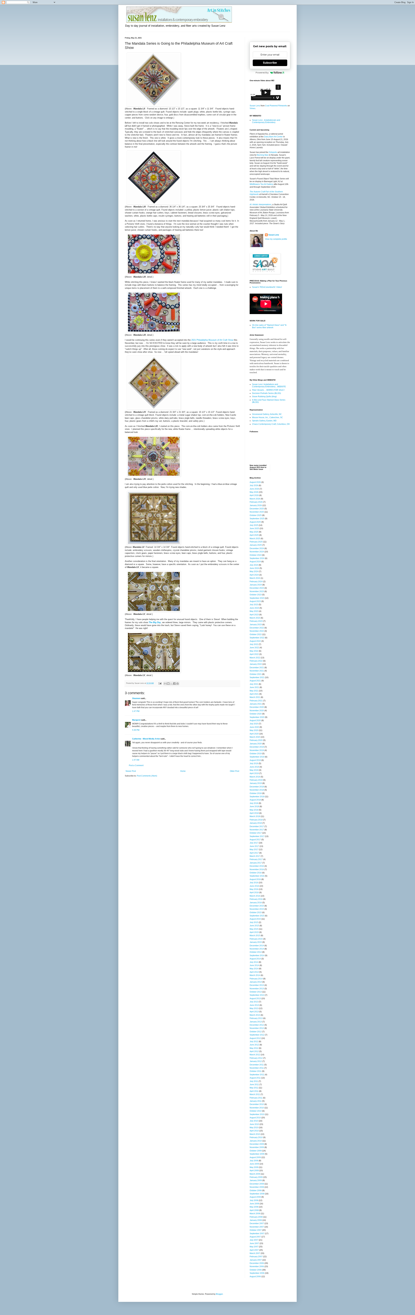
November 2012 (257, 1028)
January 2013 (256, 1022)
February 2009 (256, 1177)
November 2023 (257, 591)
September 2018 (257, 796)
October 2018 (256, 793)
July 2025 (254, 525)
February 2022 (256, 661)
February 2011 (256, 1098)
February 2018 (256, 820)
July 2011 (254, 1081)
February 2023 (256, 621)
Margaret (136, 720)
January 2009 (256, 1180)
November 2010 (257, 1108)
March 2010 (255, 1134)
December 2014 (257, 945)
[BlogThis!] (168, 683)
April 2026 (254, 495)
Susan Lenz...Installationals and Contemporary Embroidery (266, 121)
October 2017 (256, 833)
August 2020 (255, 720)
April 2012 (254, 1051)
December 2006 (257, 1263)
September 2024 (257, 558)
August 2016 (255, 879)
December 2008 (257, 1184)
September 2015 (257, 916)
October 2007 (256, 1230)
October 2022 (256, 634)
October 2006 (256, 1270)
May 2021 (254, 691)
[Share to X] (171, 683)
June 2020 (254, 727)
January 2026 (256, 505)
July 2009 (254, 1161)
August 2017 (255, 839)
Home (183, 771)
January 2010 (256, 1141)
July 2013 (254, 1002)
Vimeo (252, 108)
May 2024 (254, 571)
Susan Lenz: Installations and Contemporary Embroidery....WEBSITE (269, 385)
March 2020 (255, 737)
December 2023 (257, 588)
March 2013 (255, 1015)
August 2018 (255, 800)
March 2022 (255, 658)
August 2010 (255, 1118)
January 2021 (256, 704)
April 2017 (254, 853)
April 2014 (254, 972)
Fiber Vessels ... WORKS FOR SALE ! (268, 390)
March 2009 (255, 1174)
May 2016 (254, 889)
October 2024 (256, 555)
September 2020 (257, 717)
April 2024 (254, 575)
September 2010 (257, 1114)
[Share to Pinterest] (177, 683)
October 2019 (256, 753)
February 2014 (256, 979)
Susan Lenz (255, 106)
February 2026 (256, 502)
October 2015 (256, 912)
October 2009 (256, 1151)
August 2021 (255, 681)
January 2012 (256, 1061)
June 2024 (254, 568)
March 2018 (255, 816)
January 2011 (256, 1101)
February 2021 (256, 701)
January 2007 (256, 1260)
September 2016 (257, 876)
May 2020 (254, 730)
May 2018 (254, 810)
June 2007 (254, 1243)
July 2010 (254, 1121)
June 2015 (254, 925)
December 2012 (257, 1025)
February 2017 (256, 859)
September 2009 (257, 1154)
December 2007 (257, 1223)
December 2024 (257, 548)
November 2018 (257, 790)
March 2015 (255, 935)
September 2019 (257, 757)
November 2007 (257, 1227)
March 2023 (255, 618)
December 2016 (257, 866)
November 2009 (257, 1147)
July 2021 (254, 684)
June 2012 (254, 1045)
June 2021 (254, 687)
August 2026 (255, 482)
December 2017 (257, 826)
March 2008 (255, 1213)
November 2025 (257, 512)
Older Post (234, 771)
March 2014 (255, 975)
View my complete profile (276, 239)
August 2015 (255, 919)
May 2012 (254, 1048)
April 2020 (254, 734)
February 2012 (256, 1058)
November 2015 (257, 909)
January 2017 (256, 863)
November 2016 (257, 869)
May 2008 (254, 1207)
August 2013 (255, 998)
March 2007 (255, 1253)
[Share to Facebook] (174, 683)
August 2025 (255, 522)
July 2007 (254, 1240)
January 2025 (256, 545)
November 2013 (257, 988)
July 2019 (254, 763)
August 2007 (255, 1237)
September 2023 (257, 598)
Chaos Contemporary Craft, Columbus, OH (271, 424)
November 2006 (257, 1266)
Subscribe (270, 62)
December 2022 (257, 628)
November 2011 (257, 1068)
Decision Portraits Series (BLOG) (266, 393)
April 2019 (254, 773)
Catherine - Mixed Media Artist (146, 739)
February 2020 (256, 740)
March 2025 (255, 538)
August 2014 (255, 959)
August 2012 (255, 1038)
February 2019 (256, 780)
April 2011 (254, 1091)
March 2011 (255, 1094)
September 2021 (257, 677)
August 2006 (255, 1276)
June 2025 (254, 528)
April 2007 (254, 1250)
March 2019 (255, 777)
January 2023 (256, 624)
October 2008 (256, 1190)
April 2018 (254, 813)
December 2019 (257, 747)
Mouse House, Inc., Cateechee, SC (267, 417)
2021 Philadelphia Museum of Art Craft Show (212, 340)
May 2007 (254, 1247)
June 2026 (254, 489)
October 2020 (256, 714)
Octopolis (273, 152)
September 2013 (257, 995)
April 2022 (254, 654)
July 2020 (254, 724)
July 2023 (254, 604)
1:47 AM (135, 760)
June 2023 (254, 608)
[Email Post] (160, 683)
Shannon (136, 698)
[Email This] (165, 683)
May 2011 (254, 1088)
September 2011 (257, 1074)
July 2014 (254, 962)
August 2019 (255, 760)
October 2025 (256, 515)
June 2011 (254, 1084)
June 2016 (254, 886)
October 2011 (255, 1071)
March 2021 (255, 697)
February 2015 (256, 939)
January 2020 (256, 744)
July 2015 (254, 922)
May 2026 (254, 492)
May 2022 (254, 651)
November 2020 (257, 710)
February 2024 (256, 581)
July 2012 (254, 1041)
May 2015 (254, 929)
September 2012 (257, 1035)
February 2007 (256, 1256)
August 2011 (255, 1078)
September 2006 (257, 1273)
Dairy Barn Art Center (273, 137)
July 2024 (254, 565)
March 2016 (255, 896)
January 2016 (256, 902)
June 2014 (254, 965)
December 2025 (257, 509)
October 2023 (256, 595)
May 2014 (254, 969)
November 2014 (257, 949)
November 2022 (257, 631)
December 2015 (257, 906)
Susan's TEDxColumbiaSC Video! (267, 287)
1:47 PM (135, 711)
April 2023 (254, 615)
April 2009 (254, 1170)
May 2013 (254, 1008)
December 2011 (257, 1065)
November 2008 (257, 1187)
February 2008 (256, 1217)
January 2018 (256, 823)
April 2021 (254, 694)
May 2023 (254, 611)
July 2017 (254, 843)
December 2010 (257, 1104)
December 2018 (257, 787)
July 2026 (254, 485)
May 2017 (254, 849)
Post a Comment (136, 765)
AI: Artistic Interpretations (260, 204)
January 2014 (256, 982)
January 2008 (256, 1220)
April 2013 (254, 1012)
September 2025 (257, 518)
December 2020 (257, 707)
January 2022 (256, 664)
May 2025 (254, 532)
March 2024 (255, 578)
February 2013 (256, 1018)
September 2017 (257, 836)
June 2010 (254, 1124)
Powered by (262, 72)
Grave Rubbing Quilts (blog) (264, 396)
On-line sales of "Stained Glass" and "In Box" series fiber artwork (269, 326)
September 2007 (257, 1233)
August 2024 (255, 561)
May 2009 (254, 1167)
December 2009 (257, 1144)
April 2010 (254, 1131)
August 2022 (255, 641)
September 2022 (257, 638)
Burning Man (262, 155)
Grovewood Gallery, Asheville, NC (267, 414)
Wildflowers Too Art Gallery (261, 184)
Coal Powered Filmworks (276, 106)
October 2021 (256, 674)
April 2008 (254, 1210)
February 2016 (256, 899)
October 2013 (256, 992)
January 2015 (256, 942)
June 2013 (254, 1005)
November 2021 (257, 671)
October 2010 (256, 1111)
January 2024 (256, 585)
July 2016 (254, 882)
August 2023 (255, 601)
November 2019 (257, 750)
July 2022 (254, 644)
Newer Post (131, 771)
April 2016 (254, 892)
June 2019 (254, 767)
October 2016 (256, 873)
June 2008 (254, 1204)
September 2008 (257, 1194)
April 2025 (254, 535)
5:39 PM (135, 730)
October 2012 (256, 1031)
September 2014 (257, 955)
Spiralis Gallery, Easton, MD (264, 421)
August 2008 (255, 1197)
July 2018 (254, 803)
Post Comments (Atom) (147, 776)
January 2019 (256, 783)
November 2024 (257, 552)
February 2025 (256, 542)
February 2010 (256, 1137)
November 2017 (257, 830)
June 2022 (254, 647)
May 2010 (254, 1127)
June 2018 (254, 806)
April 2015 (254, 932)
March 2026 (255, 499)
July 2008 (254, 1200)
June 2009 (254, 1164)
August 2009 (255, 1157)
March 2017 (255, 856)
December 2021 (257, 667)
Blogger (219, 1294)
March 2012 (255, 1055)
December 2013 (257, 985)
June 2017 (254, 846)
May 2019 (254, 770)
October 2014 (256, 952)
